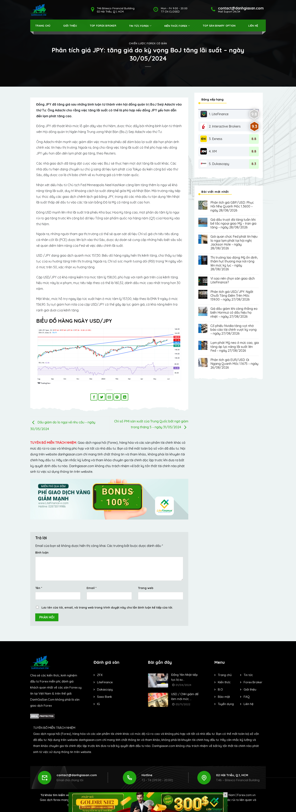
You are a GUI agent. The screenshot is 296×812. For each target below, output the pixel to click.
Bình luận (42, 552)
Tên (38, 588)
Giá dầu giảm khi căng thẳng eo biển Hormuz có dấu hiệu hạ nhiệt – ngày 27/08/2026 (234, 312)
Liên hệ (253, 25)
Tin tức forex (139, 25)
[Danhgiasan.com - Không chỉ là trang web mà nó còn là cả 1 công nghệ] (39, 10)
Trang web (145, 588)
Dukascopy (105, 689)
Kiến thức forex (175, 25)
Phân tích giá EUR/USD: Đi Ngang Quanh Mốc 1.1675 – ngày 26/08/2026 (234, 363)
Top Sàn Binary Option (219, 25)
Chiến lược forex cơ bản (148, 43)
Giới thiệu (70, 25)
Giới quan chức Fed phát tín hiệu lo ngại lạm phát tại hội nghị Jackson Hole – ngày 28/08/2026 (234, 242)
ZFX (99, 675)
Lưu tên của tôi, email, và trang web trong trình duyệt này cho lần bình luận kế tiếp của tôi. (107, 607)
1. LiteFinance (219, 114)
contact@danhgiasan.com (77, 775)
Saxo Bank (104, 697)
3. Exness (215, 139)
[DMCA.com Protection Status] (42, 716)
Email (91, 588)
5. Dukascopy (219, 164)
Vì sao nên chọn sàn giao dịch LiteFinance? (232, 280)
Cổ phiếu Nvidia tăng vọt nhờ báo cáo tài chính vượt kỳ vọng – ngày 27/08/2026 (233, 329)
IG (98, 704)
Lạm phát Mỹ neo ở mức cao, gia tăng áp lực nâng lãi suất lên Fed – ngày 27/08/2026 (234, 346)
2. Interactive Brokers (225, 126)
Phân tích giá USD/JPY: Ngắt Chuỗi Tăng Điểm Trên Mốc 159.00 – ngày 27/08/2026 (231, 295)
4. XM (213, 151)
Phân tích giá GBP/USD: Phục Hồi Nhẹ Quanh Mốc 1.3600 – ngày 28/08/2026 (232, 206)
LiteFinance (105, 682)
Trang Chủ (42, 25)
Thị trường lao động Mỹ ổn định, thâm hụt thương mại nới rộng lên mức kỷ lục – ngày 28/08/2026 (234, 263)
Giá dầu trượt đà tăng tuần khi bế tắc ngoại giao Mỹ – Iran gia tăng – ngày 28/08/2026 (233, 223)
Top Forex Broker (103, 25)
